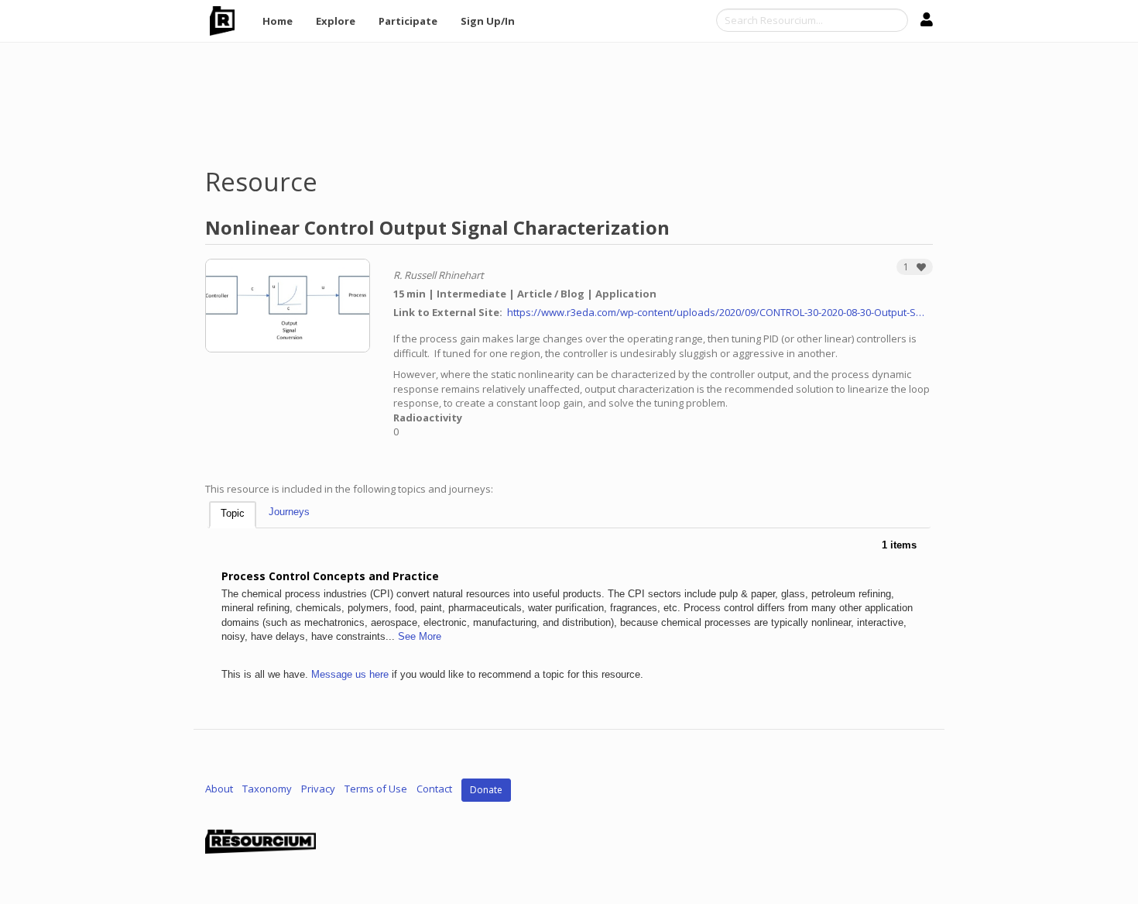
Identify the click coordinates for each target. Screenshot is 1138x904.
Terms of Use (375, 789)
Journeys (289, 511)
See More (419, 636)
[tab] (232, 514)
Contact (434, 789)
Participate (408, 21)
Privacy (318, 789)
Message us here (350, 674)
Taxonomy (267, 789)
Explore (335, 21)
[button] (914, 267)
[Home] (228, 21)
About (219, 789)
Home (277, 21)
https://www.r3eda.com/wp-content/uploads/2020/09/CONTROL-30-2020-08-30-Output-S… (715, 312)
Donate (486, 789)
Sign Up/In (488, 21)
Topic (233, 513)
